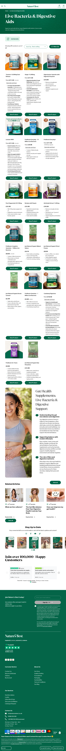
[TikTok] (40, 534)
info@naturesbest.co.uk (15, 713)
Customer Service (11, 667)
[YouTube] (35, 534)
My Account (8, 678)
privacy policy (40, 624)
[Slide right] (34, 550)
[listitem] (12, 39)
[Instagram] (26, 534)
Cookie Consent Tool (16, 743)
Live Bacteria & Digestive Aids (17, 10)
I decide (3, 748)
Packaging (37, 678)
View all (55, 482)
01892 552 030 (12, 716)
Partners (20, 739)
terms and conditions (47, 626)
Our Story (37, 671)
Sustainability (38, 680)
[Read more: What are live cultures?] (14, 495)
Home (6, 10)
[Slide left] (32, 550)
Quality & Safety (39, 673)
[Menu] (2, 6)
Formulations (38, 675)
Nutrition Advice (9, 695)
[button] (64, 6)
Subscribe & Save (10, 699)
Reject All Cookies (58, 748)
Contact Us (8, 671)
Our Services (9, 690)
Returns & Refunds (10, 673)
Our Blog (36, 684)
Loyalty (7, 697)
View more (8, 542)
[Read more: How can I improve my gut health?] (56, 495)
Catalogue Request (10, 703)
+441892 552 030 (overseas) (16, 719)
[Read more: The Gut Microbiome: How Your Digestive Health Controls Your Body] (35, 495)
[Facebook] (31, 534)
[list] (35, 503)
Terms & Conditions (39, 682)
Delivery (7, 675)
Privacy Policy (22, 742)
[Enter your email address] (48, 597)
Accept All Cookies (45, 748)
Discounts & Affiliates (11, 701)
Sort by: (29, 47)
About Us (37, 667)
